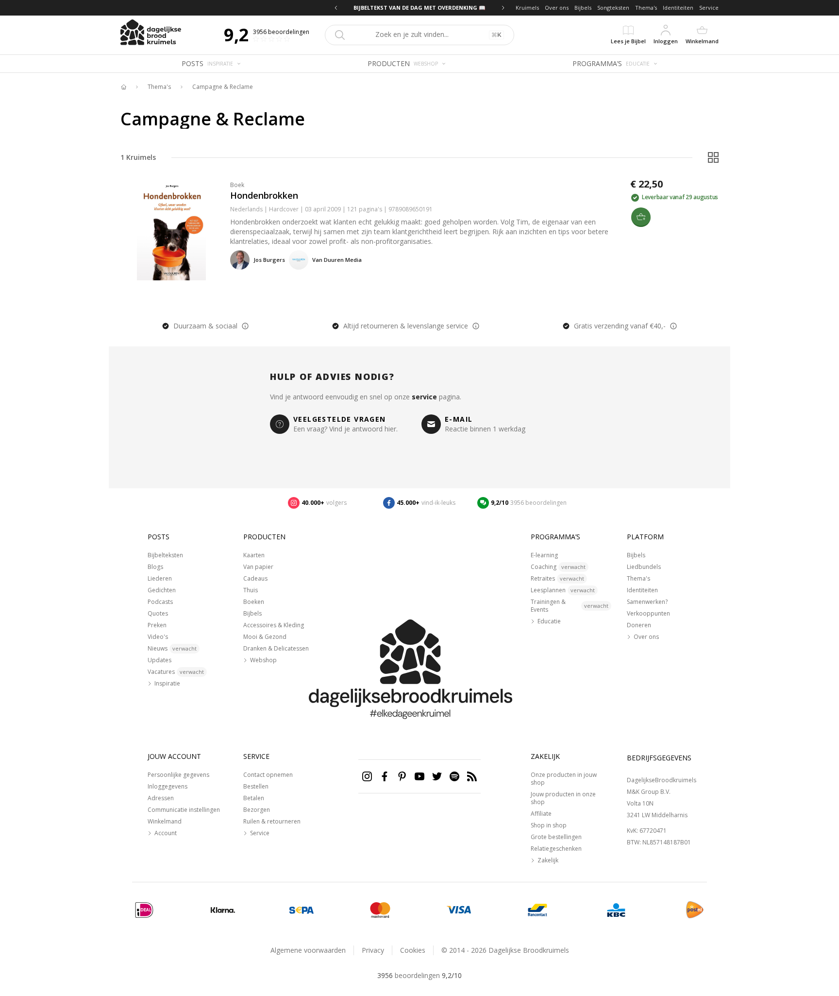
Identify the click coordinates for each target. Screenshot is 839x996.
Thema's (646, 7)
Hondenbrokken (264, 195)
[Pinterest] (402, 776)
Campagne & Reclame (222, 87)
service (424, 396)
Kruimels (527, 7)
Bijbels (582, 7)
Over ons (557, 7)
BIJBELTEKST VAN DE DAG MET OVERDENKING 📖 (419, 7)
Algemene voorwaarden (308, 950)
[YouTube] (419, 776)
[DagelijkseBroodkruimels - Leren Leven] (123, 87)
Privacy (373, 950)
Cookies (412, 950)
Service (709, 7)
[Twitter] (437, 776)
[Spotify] (454, 776)
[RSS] (472, 776)
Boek (237, 185)
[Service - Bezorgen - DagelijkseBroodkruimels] (695, 910)
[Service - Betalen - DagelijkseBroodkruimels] (144, 910)
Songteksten (613, 7)
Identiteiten (678, 7)
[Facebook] (384, 776)
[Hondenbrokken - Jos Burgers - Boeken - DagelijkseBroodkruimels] (171, 229)
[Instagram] (367, 776)
